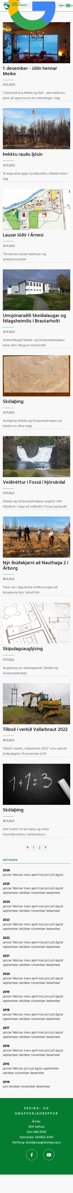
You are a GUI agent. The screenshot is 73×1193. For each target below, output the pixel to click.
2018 (6, 1010)
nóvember (38, 893)
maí (41, 875)
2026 (6, 870)
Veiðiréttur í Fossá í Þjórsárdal (34, 482)
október (25, 893)
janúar (8, 875)
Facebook (31, 1154)
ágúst (59, 875)
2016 (6, 1046)
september (11, 893)
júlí (52, 875)
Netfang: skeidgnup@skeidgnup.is (36, 1142)
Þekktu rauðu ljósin (22, 154)
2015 (6, 1064)
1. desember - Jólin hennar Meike (30, 71)
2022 (6, 938)
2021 (6, 956)
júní (47, 875)
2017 (6, 1028)
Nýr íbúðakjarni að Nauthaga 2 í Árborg (35, 565)
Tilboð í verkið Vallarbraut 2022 (35, 730)
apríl (34, 875)
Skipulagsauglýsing (23, 649)
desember (53, 893)
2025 (6, 884)
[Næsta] (45, 847)
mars (27, 875)
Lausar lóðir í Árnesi (23, 235)
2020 (6, 974)
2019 (6, 992)
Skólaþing (13, 402)
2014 (6, 1082)
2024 (6, 902)
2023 (6, 920)
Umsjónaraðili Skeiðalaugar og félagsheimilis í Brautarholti (34, 318)
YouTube (48, 1154)
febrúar (18, 875)
